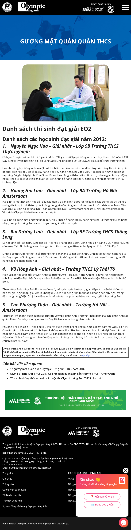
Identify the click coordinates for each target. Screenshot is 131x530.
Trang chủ (7, 473)
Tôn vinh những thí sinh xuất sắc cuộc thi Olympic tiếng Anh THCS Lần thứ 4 (56, 378)
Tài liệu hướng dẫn (12, 495)
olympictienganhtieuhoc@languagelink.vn (30, 467)
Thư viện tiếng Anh (12, 500)
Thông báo (8, 484)
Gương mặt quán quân (14, 489)
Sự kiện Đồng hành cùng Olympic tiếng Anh (24, 506)
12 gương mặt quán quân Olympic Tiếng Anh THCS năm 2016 (47, 369)
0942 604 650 (15, 464)
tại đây (85, 355)
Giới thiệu (7, 478)
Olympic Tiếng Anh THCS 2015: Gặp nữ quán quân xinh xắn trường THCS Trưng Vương (63, 373)
